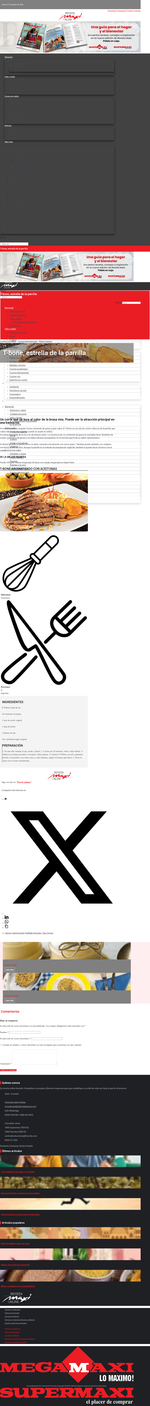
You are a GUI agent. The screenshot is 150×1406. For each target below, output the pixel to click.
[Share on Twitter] (61, 913)
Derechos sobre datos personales (16, 1323)
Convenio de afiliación (12, 1316)
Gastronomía (18, 933)
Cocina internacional (18, 116)
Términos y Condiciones (12, 1310)
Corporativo (14, 135)
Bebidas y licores (17, 109)
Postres (13, 106)
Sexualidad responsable (25, 70)
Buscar (3, 237)
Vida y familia (15, 67)
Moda (12, 83)
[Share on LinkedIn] (6, 918)
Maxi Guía (9, 142)
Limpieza (13, 183)
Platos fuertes (16, 102)
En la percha (15, 73)
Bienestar (9, 57)
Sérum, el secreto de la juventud (15, 1265)
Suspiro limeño (10, 965)
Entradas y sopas (17, 99)
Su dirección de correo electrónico (15, 1038)
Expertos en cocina (18, 122)
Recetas (37, 933)
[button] (44, 693)
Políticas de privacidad (12, 1313)
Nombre (4, 1032)
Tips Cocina (47, 933)
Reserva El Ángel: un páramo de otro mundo (20, 1193)
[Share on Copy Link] (6, 927)
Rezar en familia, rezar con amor (15, 1243)
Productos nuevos (17, 80)
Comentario (6, 1064)
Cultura (12, 86)
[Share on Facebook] (6, 799)
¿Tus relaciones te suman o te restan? (18, 1172)
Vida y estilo (10, 77)
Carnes (8, 933)
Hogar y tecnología (18, 89)
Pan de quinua (23, 782)
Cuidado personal (17, 63)
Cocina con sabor (12, 96)
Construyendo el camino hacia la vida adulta (20, 1214)
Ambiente (13, 129)
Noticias (8, 125)
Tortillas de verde (11, 996)
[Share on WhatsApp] (6, 923)
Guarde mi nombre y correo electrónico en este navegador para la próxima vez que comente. (42, 1045)
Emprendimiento (17, 138)
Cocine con (14, 119)
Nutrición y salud (17, 60)
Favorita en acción (17, 132)
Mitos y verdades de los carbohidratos (18, 1286)
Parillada (29, 933)
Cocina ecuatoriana (18, 112)
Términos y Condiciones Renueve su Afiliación (20, 1320)
